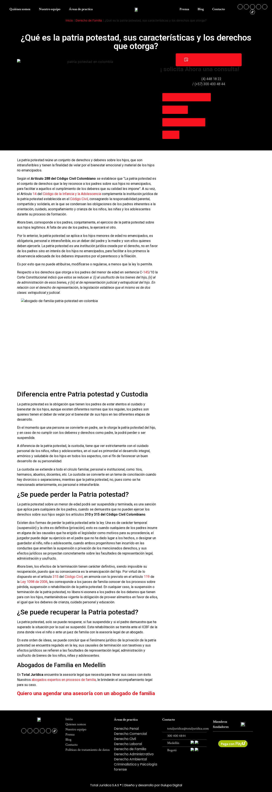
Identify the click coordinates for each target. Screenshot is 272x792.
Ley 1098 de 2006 (34, 582)
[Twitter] (252, 6)
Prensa (184, 9)
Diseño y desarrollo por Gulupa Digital (153, 785)
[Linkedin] (264, 6)
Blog (201, 9)
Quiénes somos (20, 9)
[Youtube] (258, 6)
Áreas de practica (81, 9)
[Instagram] (246, 6)
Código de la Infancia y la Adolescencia (72, 194)
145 (146, 272)
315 (55, 577)
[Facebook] (240, 6)
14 (35, 194)
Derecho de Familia (89, 20)
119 (147, 577)
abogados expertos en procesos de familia (64, 680)
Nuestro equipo (49, 9)
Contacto (218, 9)
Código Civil (79, 199)
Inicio (69, 20)
